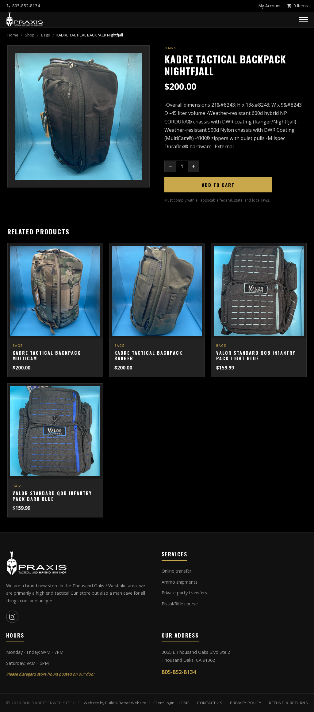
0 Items (300, 6)
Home (12, 35)
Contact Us (209, 703)
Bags (45, 35)
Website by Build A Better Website (115, 703)
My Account (269, 6)
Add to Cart (218, 184)
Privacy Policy (245, 703)
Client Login (163, 703)
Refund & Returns (288, 703)
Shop (30, 35)
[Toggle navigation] (303, 19)
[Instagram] (12, 617)
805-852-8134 (26, 6)
